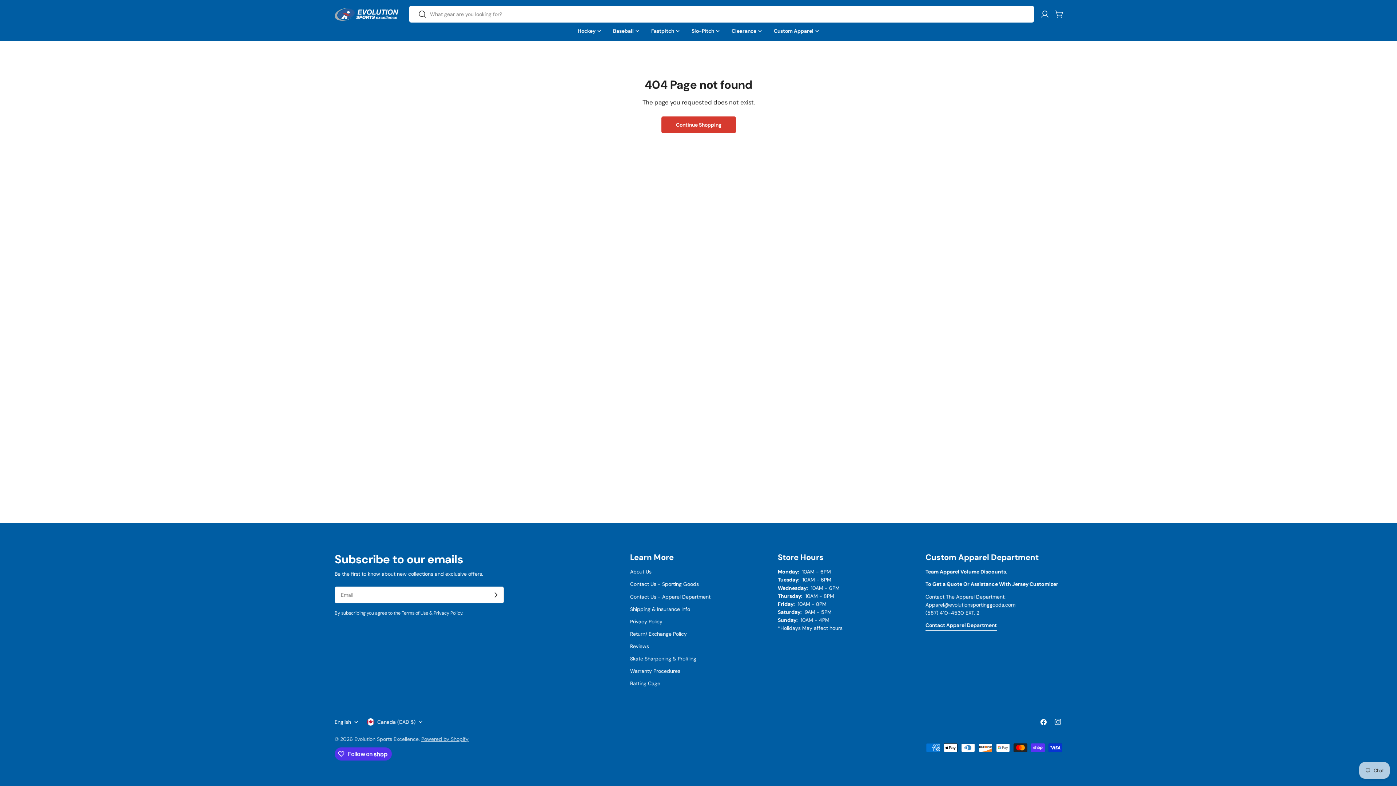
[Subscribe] (496, 595)
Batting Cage (645, 683)
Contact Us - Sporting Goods (664, 584)
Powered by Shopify (445, 739)
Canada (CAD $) (396, 722)
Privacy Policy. (448, 613)
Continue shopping (698, 125)
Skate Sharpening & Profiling (663, 658)
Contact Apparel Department (961, 625)
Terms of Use (415, 613)
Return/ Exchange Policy (658, 634)
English (343, 722)
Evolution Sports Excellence (386, 739)
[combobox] (721, 14)
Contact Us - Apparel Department (670, 597)
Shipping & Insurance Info (660, 609)
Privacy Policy (646, 621)
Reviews (639, 646)
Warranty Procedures (655, 671)
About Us (641, 571)
